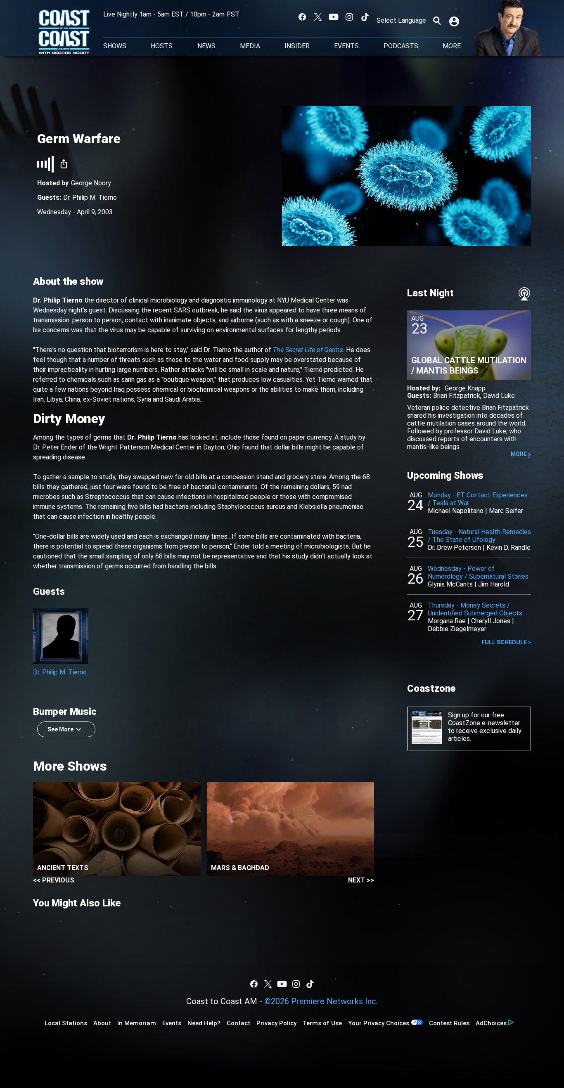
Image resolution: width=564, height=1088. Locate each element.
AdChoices (491, 1023)
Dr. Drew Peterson (454, 547)
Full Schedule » (506, 642)
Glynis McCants (450, 584)
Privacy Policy (276, 1023)
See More (60, 729)
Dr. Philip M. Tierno (90, 197)
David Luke (499, 396)
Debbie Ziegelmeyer (457, 629)
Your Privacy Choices (378, 1023)
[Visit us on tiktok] (365, 17)
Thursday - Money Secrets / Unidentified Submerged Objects (475, 609)
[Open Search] (436, 20)
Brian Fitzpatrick (456, 396)
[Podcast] (524, 293)
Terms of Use (322, 1023)
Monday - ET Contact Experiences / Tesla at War (478, 499)
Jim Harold (493, 584)
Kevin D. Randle (508, 547)
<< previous (53, 880)
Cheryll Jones (490, 621)
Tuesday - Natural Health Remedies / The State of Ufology (479, 536)
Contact (238, 1023)
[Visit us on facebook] (302, 17)
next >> (361, 880)
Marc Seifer (506, 511)
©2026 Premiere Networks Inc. (321, 1001)
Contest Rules (449, 1023)
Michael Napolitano (455, 511)
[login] (455, 20)
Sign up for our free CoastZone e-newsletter (484, 719)
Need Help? (203, 1023)
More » (521, 454)
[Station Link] (64, 32)
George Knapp (465, 388)
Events (346, 46)
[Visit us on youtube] (334, 17)
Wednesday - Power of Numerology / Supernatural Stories (478, 572)
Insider (297, 46)
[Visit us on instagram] (349, 17)
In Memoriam (136, 1023)
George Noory (91, 183)
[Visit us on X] (318, 17)
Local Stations (66, 1023)
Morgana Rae (447, 621)
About (102, 1023)
